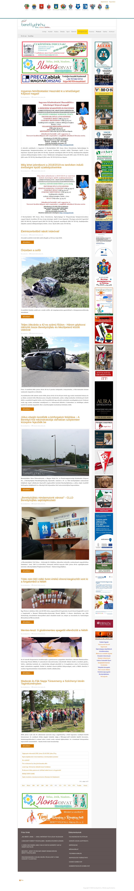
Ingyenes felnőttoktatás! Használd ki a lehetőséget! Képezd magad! (50, 92)
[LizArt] (104, 166)
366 (33, 785)
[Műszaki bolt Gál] (104, 221)
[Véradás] (104, 425)
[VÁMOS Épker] (104, 108)
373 (65, 785)
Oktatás (62, 31)
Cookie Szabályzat (75, 862)
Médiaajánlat (73, 849)
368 (42, 785)
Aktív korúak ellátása (104, 669)
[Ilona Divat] (55, 65)
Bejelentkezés (104, 1)
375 (74, 785)
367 (38, 785)
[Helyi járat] (104, 500)
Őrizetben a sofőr (31, 250)
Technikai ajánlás (75, 853)
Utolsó (85, 785)
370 (51, 785)
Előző (28, 785)
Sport (68, 31)
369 (47, 785)
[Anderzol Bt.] (55, 49)
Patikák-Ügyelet (103, 642)
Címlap (44, 31)
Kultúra (56, 31)
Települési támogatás (104, 667)
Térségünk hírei (82, 31)
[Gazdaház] (104, 196)
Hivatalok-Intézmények (103, 656)
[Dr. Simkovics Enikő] (104, 439)
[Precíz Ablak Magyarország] (54, 78)
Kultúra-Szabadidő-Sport (104, 660)
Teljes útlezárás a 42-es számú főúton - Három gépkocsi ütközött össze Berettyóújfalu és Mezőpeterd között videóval (53, 327)
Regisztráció (112, 1)
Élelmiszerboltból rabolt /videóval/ (40, 231)
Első (23, 785)
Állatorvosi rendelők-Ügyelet (104, 653)
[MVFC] (104, 462)
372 (60, 785)
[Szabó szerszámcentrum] (104, 561)
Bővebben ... (27, 242)
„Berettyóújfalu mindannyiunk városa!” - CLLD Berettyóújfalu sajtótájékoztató (47, 499)
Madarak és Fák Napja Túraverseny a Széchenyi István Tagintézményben (52, 682)
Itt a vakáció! (25, 760)
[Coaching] (104, 301)
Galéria (105, 31)
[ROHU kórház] (104, 595)
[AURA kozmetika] (104, 401)
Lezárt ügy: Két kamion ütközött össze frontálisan (36, 767)
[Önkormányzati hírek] (104, 266)
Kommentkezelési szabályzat (79, 866)
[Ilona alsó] (55, 800)
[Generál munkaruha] (104, 330)
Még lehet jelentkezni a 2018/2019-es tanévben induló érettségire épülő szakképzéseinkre (52, 166)
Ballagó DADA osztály (28, 773)
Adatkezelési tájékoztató (78, 857)
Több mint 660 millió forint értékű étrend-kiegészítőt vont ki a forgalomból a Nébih (54, 580)
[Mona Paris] (104, 357)
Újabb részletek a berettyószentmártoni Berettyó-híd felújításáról (40, 777)
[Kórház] (104, 245)
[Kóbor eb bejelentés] (104, 481)
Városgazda (103, 676)
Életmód (73, 31)
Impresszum (73, 845)
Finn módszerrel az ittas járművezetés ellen (34, 763)
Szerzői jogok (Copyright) (78, 841)
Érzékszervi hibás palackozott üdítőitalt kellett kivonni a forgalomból (41, 770)
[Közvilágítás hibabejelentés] (104, 375)
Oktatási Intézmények (104, 658)
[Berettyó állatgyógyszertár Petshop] (104, 281)
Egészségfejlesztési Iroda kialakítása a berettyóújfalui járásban (40, 756)
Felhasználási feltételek (78, 836)
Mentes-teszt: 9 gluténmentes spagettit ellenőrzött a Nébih (54, 630)
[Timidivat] (55, 816)
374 (69, 785)
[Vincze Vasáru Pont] (104, 140)
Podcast (98, 31)
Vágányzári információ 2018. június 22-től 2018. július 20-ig (39, 753)
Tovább (79, 785)
